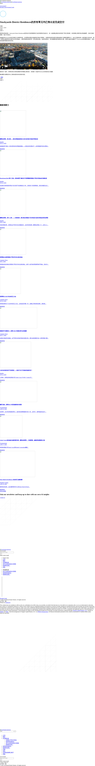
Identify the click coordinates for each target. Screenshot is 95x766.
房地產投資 (6, 562)
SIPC (7, 611)
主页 (4, 559)
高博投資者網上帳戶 (8, 752)
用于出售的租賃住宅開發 (9, 564)
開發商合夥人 (6, 565)
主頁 (4, 735)
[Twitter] (2, 30)
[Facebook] (3, 30)
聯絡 (4, 754)
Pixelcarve (7, 602)
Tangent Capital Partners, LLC (80, 610)
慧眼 (4, 749)
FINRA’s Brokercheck (43, 611)
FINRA (2, 611)
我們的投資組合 (7, 573)
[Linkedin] (0, 30)
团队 (4, 567)
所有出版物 (3, 491)
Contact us (2, 497)
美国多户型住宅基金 (11, 740)
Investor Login (3, 7)
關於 (4, 560)
